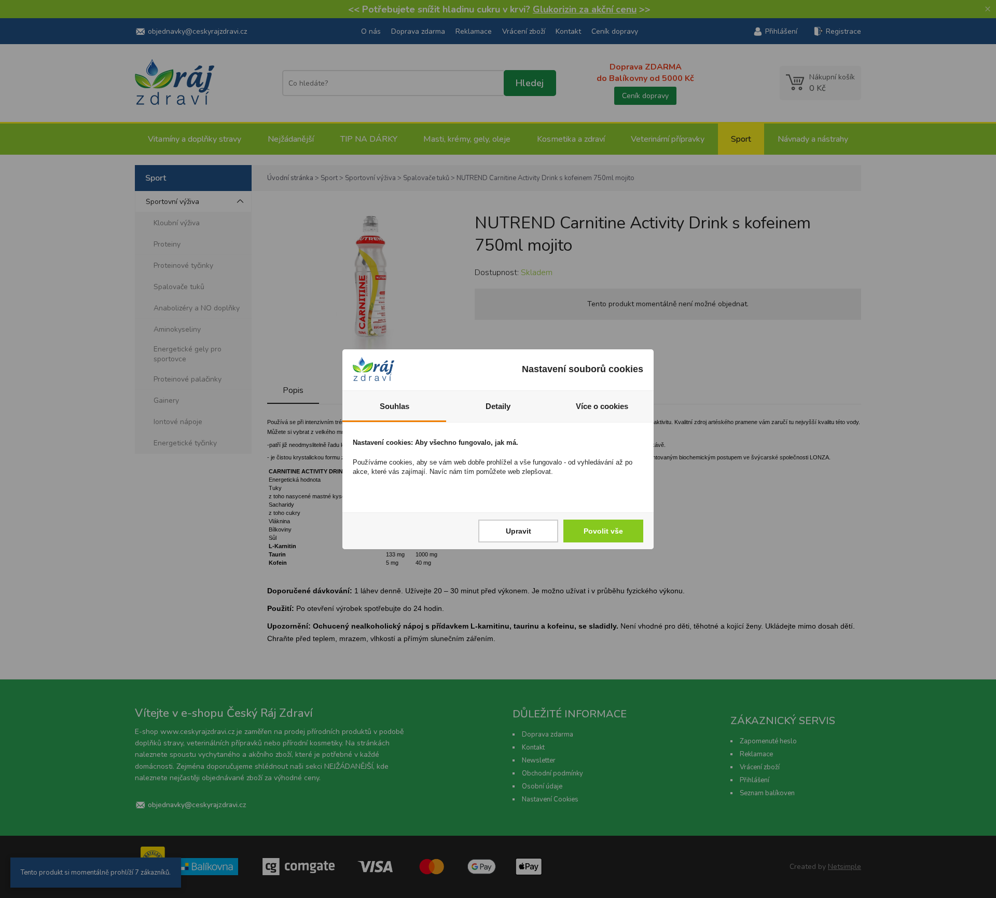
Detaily (498, 406)
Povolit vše (603, 531)
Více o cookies (602, 406)
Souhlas (394, 406)
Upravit (518, 531)
